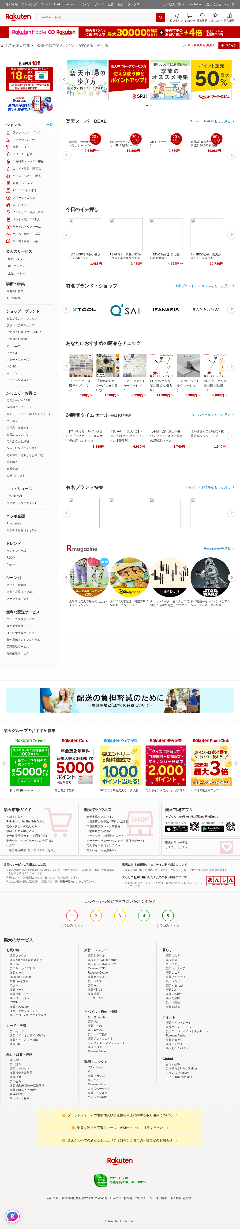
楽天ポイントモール (178, 1027)
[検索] (160, 17)
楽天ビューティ (176, 976)
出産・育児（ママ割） (21, 591)
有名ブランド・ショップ (22, 318)
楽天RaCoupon (20, 1006)
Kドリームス (96, 998)
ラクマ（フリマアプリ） (22, 503)
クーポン (12, 421)
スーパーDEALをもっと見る (210, 121)
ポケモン (12, 366)
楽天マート (17, 989)
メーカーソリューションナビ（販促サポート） (116, 840)
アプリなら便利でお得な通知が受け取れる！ (193, 816)
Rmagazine (14, 523)
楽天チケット (96, 1080)
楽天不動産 (173, 1002)
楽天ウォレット (20, 1068)
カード (99, 4)
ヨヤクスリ (173, 964)
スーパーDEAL (51, 4)
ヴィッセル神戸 (98, 1097)
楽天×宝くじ (96, 989)
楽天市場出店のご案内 (100, 816)
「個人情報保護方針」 (65, 881)
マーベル (12, 352)
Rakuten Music (97, 1084)
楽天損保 (15, 1077)
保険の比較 (17, 1094)
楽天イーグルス (98, 1092)
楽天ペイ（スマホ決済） (25, 1039)
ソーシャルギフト (18, 598)
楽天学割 (12, 468)
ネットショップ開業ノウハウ (104, 835)
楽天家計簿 (173, 1006)
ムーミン (12, 373)
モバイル (12, 4)
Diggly (11, 564)
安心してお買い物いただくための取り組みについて (154, 877)
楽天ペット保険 (20, 1098)
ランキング (29, 4)
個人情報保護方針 (181, 1198)
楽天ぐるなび (174, 985)
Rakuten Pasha (176, 1035)
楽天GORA (95, 981)
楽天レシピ (173, 981)
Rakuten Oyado (98, 972)
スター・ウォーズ (18, 359)
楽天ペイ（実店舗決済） (101, 850)
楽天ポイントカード (178, 1022)
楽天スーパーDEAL (19, 400)
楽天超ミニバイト (177, 1048)
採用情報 (161, 1198)
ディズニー (14, 345)
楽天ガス (171, 960)
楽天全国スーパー (21, 994)
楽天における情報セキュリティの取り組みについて (154, 864)
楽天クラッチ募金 (176, 842)
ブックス (134, 4)
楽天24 (14, 964)
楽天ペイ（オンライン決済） (28, 1035)
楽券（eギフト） (17, 475)
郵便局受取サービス (19, 626)
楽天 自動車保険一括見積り (27, 1085)
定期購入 (12, 462)
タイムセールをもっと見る (211, 415)
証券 (111, 4)
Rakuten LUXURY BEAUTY (24, 332)
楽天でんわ (95, 1025)
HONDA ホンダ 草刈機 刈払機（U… (215, 385)
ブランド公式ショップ (21, 325)
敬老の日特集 (15, 291)
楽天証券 (15, 1064)
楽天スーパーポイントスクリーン (187, 1031)
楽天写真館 (173, 998)
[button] (190, 17)
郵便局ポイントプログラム (23, 639)
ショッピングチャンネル (22, 448)
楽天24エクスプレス (19, 434)
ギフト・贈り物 (16, 585)
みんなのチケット (99, 1088)
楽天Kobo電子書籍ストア (26, 960)
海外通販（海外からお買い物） (26, 455)
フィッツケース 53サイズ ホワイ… (79, 385)
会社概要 (52, 1198)
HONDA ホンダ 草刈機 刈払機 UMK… (161, 385)
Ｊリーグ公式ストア (19, 380)
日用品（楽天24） (18, 427)
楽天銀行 (15, 1060)
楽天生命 (15, 1081)
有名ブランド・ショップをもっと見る (203, 286)
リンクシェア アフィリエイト (106, 1042)
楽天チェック (174, 1039)
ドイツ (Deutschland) (179, 1077)
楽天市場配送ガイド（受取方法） (27, 835)
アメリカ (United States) (181, 1068)
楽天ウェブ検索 (98, 1034)
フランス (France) (177, 1072)
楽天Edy (15, 1044)
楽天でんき (173, 955)
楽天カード (17, 1031)
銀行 (121, 4)
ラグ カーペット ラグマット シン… (188, 385)
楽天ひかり (95, 1021)
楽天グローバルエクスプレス (28, 1015)
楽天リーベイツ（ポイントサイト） (29, 414)
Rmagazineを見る (217, 548)
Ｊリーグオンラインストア (27, 1011)
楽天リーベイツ (20, 998)
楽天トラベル (96, 955)
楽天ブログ (95, 1047)
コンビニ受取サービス (21, 619)
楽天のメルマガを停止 (42, 850)
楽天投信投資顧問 (21, 1072)
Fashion (69, 4)
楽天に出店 (213, 4)
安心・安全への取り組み (21, 826)
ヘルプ (229, 4)
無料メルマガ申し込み (20, 831)
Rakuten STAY (97, 968)
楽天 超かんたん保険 (23, 1089)
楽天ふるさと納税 (18, 441)
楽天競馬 (93, 994)
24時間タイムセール (19, 407)
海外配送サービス (18, 653)
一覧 (49, 125)
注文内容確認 (17, 850)
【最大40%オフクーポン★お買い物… (106, 385)
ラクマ (14, 985)
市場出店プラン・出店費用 (103, 826)
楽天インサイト (176, 1044)
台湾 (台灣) (173, 1064)
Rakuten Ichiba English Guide (25, 821)
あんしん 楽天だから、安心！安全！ (220, 881)
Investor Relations (94, 1198)
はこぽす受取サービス (21, 633)
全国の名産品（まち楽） (22, 530)
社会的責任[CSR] (121, 1198)
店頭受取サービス (18, 646)
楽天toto (93, 985)
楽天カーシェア (98, 976)
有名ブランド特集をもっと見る (208, 487)
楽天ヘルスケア (176, 968)
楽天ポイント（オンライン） (104, 845)
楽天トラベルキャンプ (102, 964)
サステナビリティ (176, 847)
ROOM (11, 557)
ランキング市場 (16, 551)
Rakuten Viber (97, 1051)
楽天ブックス (18, 955)
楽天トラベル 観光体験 (102, 960)
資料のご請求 (119, 821)
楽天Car (171, 989)
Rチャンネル (96, 1067)
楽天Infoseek (96, 1030)
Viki (90, 1071)
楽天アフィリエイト (100, 1038)
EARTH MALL (15, 496)
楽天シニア (173, 972)
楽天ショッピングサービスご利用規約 (30, 840)
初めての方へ (14, 816)
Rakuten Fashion (17, 339)
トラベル (85, 4)
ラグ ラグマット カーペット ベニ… (134, 385)
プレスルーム (143, 1198)
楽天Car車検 (174, 994)
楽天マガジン (96, 1075)
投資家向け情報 (72, 1198)
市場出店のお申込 (97, 821)
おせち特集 (14, 298)
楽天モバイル (96, 1017)
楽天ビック (17, 972)
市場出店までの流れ (99, 831)
